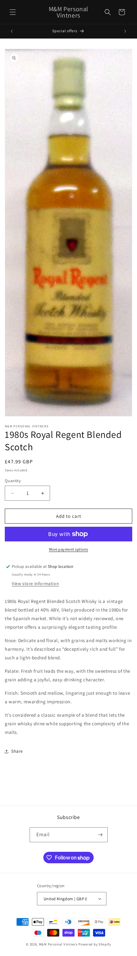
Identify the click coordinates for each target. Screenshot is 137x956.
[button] (13, 12)
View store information (35, 583)
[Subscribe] (100, 834)
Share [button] (17, 751)
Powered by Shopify (94, 944)
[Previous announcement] (12, 31)
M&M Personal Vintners (58, 944)
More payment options (68, 549)
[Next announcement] (125, 31)
